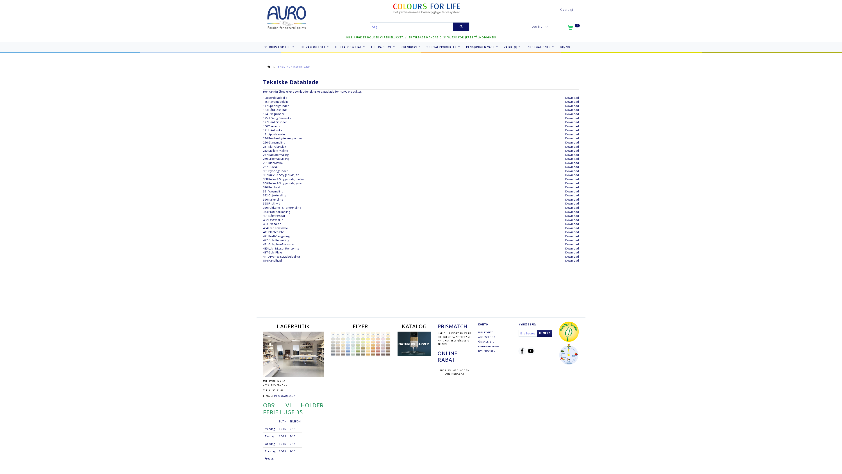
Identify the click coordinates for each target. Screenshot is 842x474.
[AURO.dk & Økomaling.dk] (287, 17)
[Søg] (461, 27)
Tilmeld (544, 333)
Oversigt (566, 10)
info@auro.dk (285, 395)
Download (572, 98)
